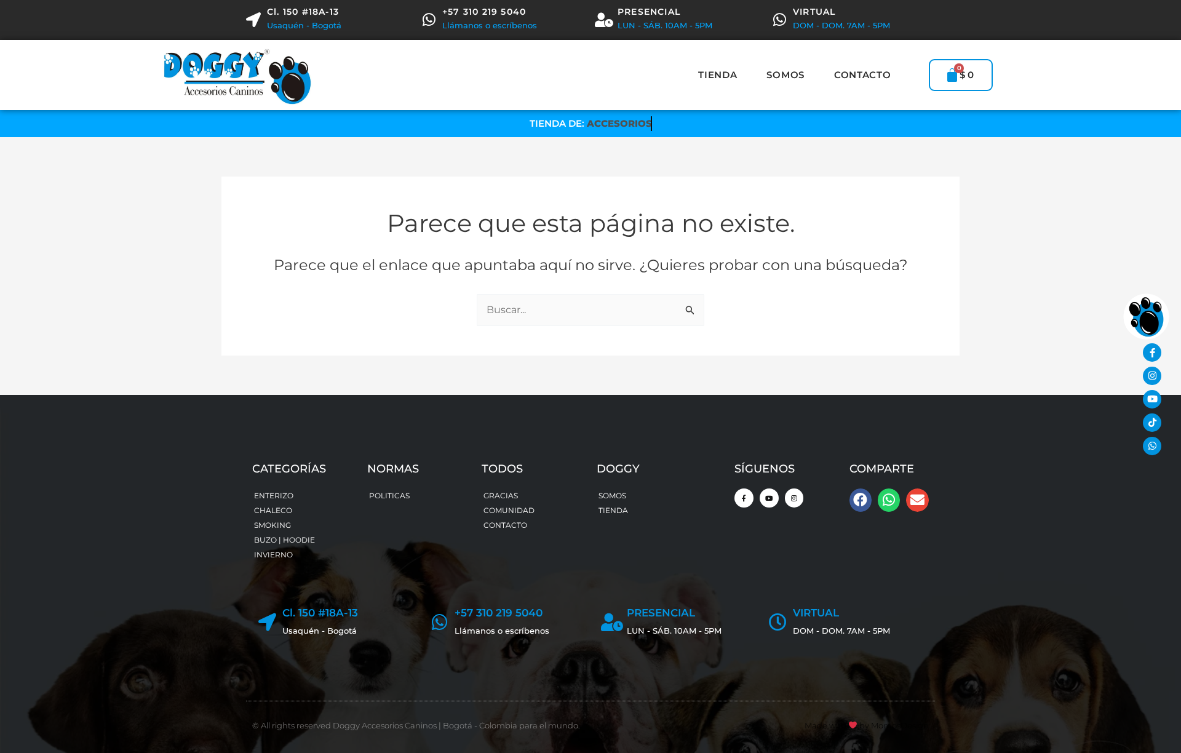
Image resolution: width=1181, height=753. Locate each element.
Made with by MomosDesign (867, 725)
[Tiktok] (1152, 422)
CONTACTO (862, 75)
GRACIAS (500, 495)
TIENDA (717, 75)
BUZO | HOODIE (284, 539)
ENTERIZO (273, 495)
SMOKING (272, 525)
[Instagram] (1152, 376)
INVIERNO (273, 554)
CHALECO (273, 510)
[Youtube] (1152, 399)
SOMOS (785, 75)
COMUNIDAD (509, 510)
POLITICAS (389, 495)
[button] (860, 500)
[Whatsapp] (1152, 446)
